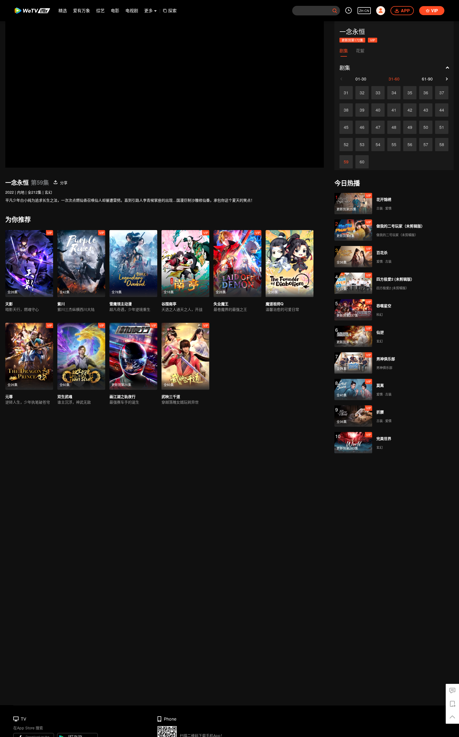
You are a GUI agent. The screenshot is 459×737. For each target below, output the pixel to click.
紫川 (61, 303)
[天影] (29, 263)
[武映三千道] (185, 356)
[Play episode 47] (378, 127)
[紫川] (81, 263)
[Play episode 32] (362, 92)
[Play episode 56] (409, 144)
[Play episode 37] (441, 92)
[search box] (335, 10)
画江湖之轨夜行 (122, 396)
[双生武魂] (81, 356)
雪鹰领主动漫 (120, 303)
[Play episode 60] (362, 161)
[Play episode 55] (394, 144)
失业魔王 (221, 303)
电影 (115, 10)
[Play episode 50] (425, 127)
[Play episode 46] (362, 127)
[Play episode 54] (378, 144)
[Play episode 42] (409, 110)
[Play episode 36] (425, 92)
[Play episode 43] (425, 110)
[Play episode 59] (346, 161)
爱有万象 (81, 10)
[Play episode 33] (378, 92)
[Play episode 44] (441, 110)
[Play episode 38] (346, 110)
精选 (62, 10)
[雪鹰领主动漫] (133, 263)
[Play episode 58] (441, 144)
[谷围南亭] (185, 263)
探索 (172, 10)
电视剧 (131, 10)
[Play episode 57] (425, 144)
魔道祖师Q (274, 303)
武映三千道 (171, 396)
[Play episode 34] (394, 92)
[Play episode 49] (409, 127)
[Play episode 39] (362, 110)
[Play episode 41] (394, 110)
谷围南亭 (169, 303)
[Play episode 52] (346, 144)
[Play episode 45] (346, 127)
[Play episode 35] (409, 92)
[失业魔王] (237, 263)
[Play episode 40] (378, 110)
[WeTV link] (32, 10)
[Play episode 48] (394, 127)
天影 (9, 303)
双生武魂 (64, 396)
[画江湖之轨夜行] (133, 356)
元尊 (9, 396)
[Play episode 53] (362, 144)
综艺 (100, 10)
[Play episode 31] (346, 92)
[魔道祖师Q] (289, 263)
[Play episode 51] (441, 127)
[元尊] (29, 356)
